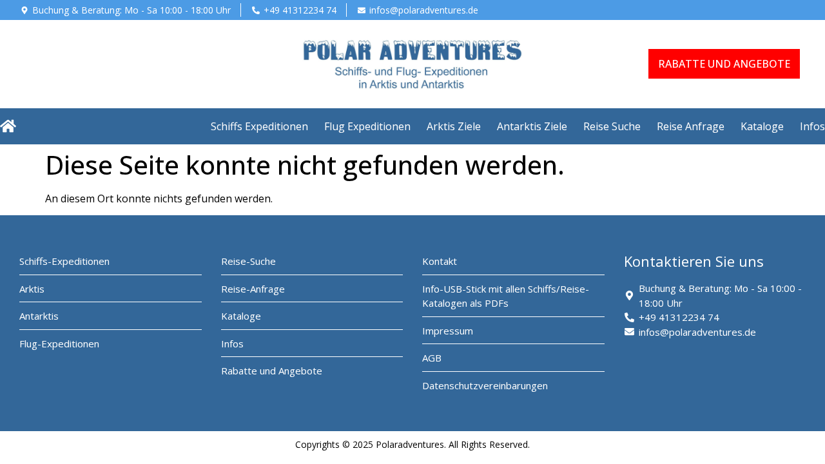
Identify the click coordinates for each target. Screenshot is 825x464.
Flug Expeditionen (367, 126)
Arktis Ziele (454, 126)
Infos (812, 126)
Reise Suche (612, 126)
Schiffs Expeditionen (259, 126)
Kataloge (762, 126)
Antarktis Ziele (532, 126)
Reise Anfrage (690, 126)
